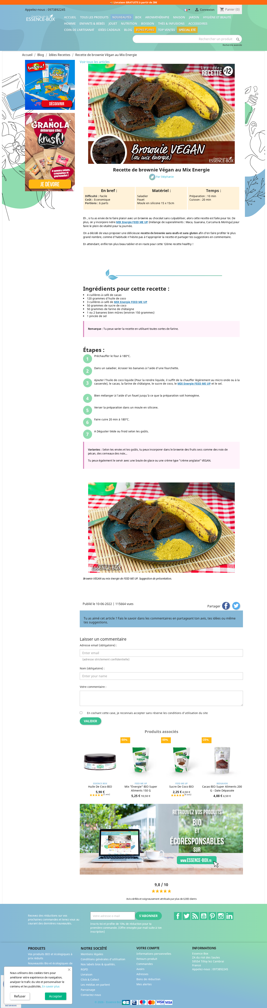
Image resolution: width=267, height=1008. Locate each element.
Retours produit (146, 959)
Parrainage (88, 990)
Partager (226, 606)
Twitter (186, 916)
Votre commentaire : (93, 687)
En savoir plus (51, 986)
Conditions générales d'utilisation (103, 959)
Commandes (144, 964)
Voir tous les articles (95, 62)
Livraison (86, 974)
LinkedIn (229, 916)
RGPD (84, 969)
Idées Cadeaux (109, 30)
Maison (179, 17)
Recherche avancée (232, 44)
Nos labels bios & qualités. (98, 964)
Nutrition (129, 23)
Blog (128, 30)
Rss (195, 916)
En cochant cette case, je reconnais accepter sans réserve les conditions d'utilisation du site (147, 713)
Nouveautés (121, 17)
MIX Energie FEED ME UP (132, 222)
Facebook (178, 916)
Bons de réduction (148, 979)
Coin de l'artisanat (79, 30)
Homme (70, 23)
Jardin (194, 17)
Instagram (221, 916)
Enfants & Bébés (92, 23)
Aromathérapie (157, 17)
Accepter (55, 996)
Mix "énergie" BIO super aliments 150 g (141, 788)
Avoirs (140, 969)
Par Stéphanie (164, 177)
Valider (90, 721)
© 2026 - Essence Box (108, 1002)
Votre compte (147, 948)
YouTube (204, 916)
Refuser (20, 996)
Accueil (70, 17)
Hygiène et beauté (217, 17)
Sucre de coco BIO (181, 786)
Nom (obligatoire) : (92, 668)
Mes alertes (144, 984)
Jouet (113, 23)
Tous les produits (94, 17)
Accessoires (197, 23)
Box (138, 17)
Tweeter (236, 606)
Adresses (142, 974)
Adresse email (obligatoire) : (98, 645)
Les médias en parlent (95, 984)
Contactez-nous (91, 995)
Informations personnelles (153, 954)
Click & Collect (90, 979)
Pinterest (212, 916)
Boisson (147, 23)
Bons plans (145, 30)
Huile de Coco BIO (100, 786)
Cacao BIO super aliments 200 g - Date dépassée (222, 788)
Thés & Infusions (171, 23)
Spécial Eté (187, 30)
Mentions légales (92, 954)
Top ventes (166, 30)
